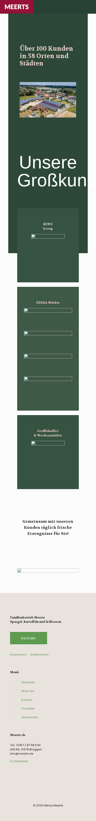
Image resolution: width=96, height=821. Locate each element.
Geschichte (29, 717)
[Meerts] (16, 6)
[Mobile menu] (90, 7)
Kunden (26, 700)
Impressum (18, 654)
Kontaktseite (19, 761)
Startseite (28, 682)
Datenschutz (40, 654)
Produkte (27, 708)
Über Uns (27, 691)
